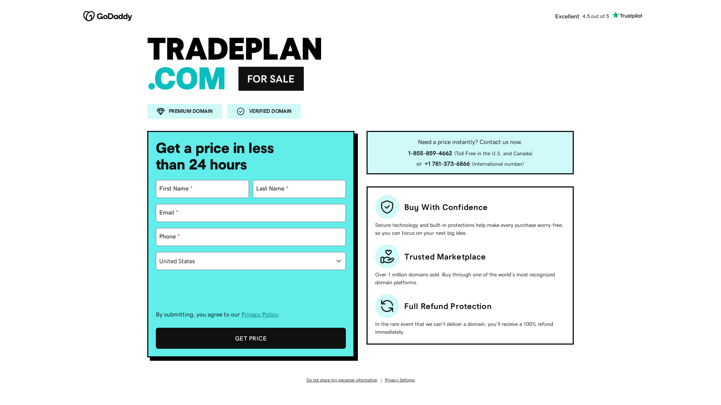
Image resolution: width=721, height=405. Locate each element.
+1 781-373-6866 (447, 163)
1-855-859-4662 (430, 153)
